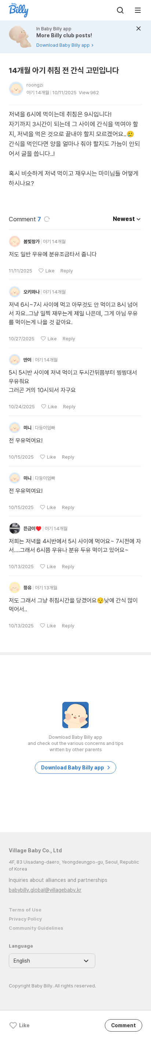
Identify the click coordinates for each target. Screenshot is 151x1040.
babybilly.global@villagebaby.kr (45, 890)
